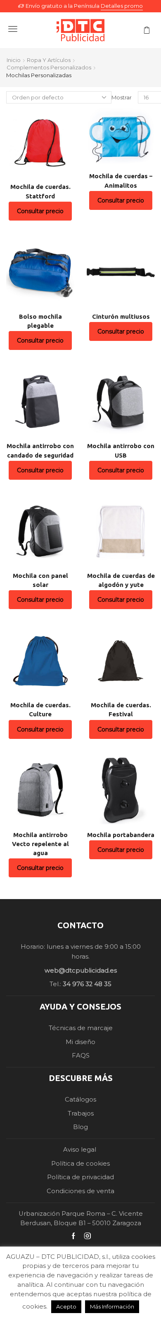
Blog (80, 1127)
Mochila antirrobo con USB (120, 450)
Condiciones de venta (80, 1191)
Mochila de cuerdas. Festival (121, 710)
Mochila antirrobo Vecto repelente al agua (40, 843)
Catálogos (80, 1099)
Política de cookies (80, 1163)
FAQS (81, 1055)
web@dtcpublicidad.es (81, 970)
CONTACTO (80, 925)
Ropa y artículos (49, 60)
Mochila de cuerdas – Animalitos (120, 181)
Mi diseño (80, 1042)
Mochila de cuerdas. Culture (40, 710)
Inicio (14, 60)
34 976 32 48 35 (87, 984)
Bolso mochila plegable (40, 321)
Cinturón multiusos (121, 316)
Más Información (112, 1306)
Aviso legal (80, 1149)
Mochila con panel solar (40, 580)
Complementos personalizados (49, 67)
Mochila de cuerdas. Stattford (40, 191)
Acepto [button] (66, 1306)
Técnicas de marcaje (81, 1028)
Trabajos (81, 1113)
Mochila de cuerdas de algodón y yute (121, 580)
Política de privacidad (80, 1177)
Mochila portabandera (120, 834)
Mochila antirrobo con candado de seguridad (40, 450)
